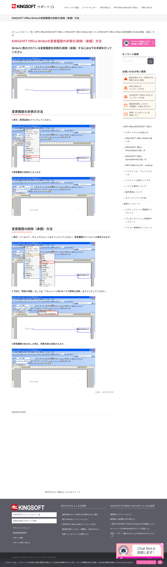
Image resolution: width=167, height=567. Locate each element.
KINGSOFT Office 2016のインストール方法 (78, 524)
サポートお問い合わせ (21, 543)
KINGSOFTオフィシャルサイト (25, 515)
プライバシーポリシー (21, 528)
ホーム (15, 32)
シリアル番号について (135, 186)
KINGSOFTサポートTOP (25, 521)
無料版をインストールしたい (121, 514)
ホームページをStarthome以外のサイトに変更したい (130, 529)
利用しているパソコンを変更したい (75, 534)
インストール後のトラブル (137, 180)
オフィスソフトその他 (135, 198)
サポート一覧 (26, 32)
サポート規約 (18, 538)
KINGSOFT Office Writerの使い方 (80, 32)
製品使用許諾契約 (19, 533)
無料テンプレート (132, 204)
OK (160, 562)
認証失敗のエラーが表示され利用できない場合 (80, 514)
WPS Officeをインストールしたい (75, 519)
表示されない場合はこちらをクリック (62, 492)
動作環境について (133, 192)
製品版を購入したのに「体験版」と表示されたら (80, 529)
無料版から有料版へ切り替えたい (123, 519)
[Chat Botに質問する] (138, 43)
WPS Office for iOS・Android (138, 165)
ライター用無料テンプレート (139, 228)
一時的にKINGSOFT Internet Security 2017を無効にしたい (132, 524)
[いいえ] (163, 562)
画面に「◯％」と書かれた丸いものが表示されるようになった (132, 534)
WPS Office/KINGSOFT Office (49, 32)
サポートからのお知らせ (136, 132)
